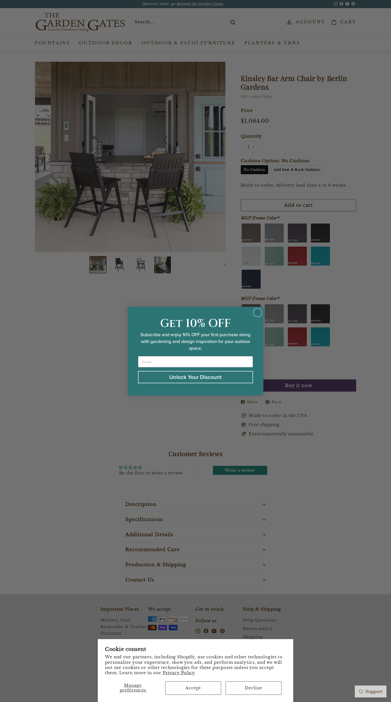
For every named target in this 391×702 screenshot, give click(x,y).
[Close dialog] (258, 312)
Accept (193, 687)
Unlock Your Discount (195, 377)
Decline (253, 687)
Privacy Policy (179, 672)
